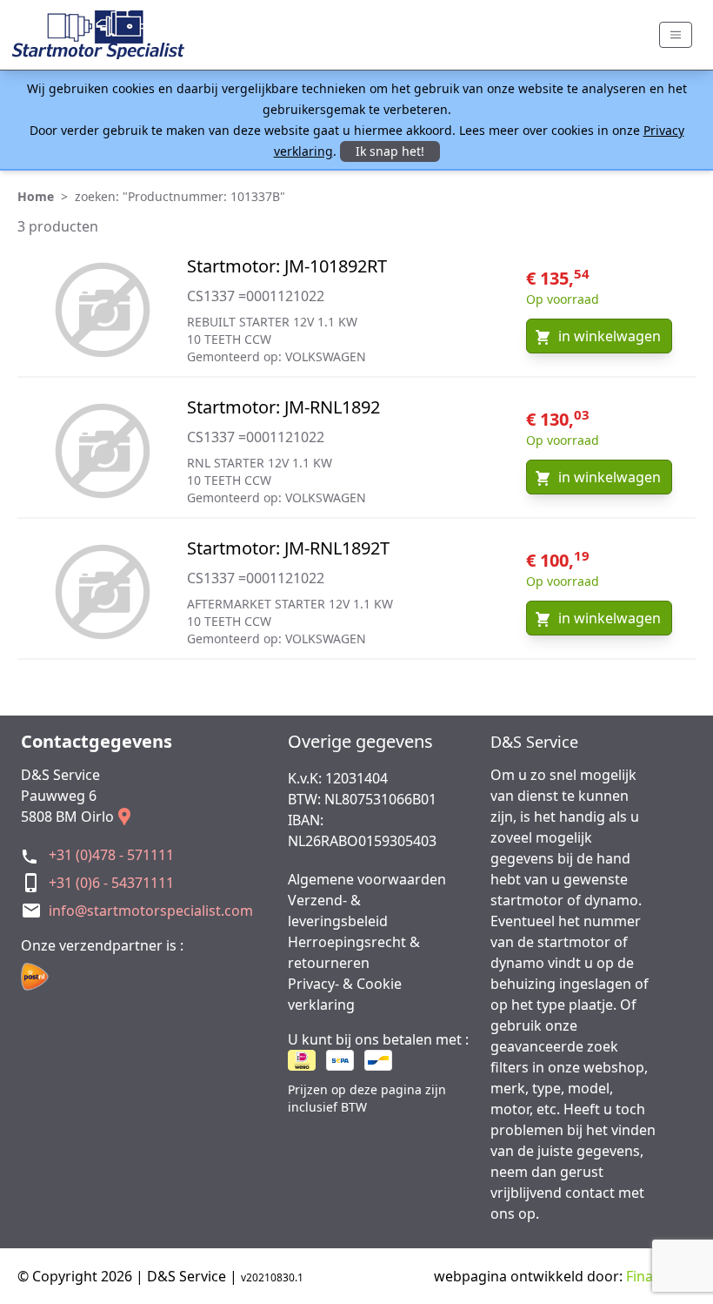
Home (35, 196)
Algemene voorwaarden (367, 879)
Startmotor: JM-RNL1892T (288, 548)
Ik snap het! (390, 151)
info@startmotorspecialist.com (151, 910)
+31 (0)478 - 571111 (111, 854)
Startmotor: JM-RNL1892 (283, 407)
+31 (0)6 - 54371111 (111, 882)
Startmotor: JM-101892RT (287, 266)
